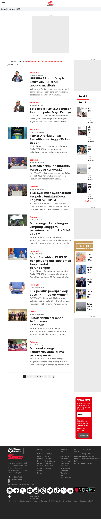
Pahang (34, 342)
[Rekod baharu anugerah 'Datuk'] (81, 294)
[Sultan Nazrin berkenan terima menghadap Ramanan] (17, 315)
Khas (39, 473)
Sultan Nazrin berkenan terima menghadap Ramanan (46, 321)
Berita (39, 454)
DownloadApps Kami (34, 497)
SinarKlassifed (87, 456)
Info (76, 461)
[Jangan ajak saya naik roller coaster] (81, 269)
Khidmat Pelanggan (76, 463)
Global (39, 458)
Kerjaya (48, 458)
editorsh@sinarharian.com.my (21, 484)
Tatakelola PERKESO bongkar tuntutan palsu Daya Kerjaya (50, 110)
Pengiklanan (87, 454)
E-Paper (39, 462)
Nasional (34, 72)
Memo (76, 458)
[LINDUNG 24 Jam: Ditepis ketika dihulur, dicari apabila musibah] (17, 76)
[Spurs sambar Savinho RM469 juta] (82, 150)
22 (45, 377)
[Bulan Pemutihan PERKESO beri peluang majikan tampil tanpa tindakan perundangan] (17, 254)
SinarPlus (63, 458)
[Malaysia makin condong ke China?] (81, 282)
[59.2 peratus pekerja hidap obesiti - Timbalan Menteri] (17, 288)
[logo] (15, 451)
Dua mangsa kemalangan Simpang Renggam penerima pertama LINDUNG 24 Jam (50, 229)
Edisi (39, 456)
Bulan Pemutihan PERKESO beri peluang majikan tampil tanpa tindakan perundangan (50, 263)
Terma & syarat (83, 425)
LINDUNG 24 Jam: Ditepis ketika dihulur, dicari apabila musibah (47, 82)
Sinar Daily (64, 456)
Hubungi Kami (48, 455)
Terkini (83, 96)
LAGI (87, 201)
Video (39, 470)
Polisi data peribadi (81, 429)
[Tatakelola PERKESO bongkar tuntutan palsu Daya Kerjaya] (17, 106)
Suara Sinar (39, 467)
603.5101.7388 (16, 477)
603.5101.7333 (16, 479)
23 (49, 377)
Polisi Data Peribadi (49, 467)
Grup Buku (63, 470)
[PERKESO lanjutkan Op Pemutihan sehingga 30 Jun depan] (17, 133)
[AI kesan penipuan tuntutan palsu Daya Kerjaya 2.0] (17, 163)
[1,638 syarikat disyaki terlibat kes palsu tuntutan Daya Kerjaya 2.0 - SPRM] (17, 190)
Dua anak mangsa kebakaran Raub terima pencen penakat (47, 352)
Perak (33, 311)
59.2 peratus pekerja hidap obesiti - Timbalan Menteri (49, 293)
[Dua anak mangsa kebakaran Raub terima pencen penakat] (17, 345)
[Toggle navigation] (3, 3)
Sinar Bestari (65, 461)
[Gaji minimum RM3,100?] (81, 257)
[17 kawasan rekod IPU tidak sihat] (82, 169)
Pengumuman (76, 456)
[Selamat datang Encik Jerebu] (81, 306)
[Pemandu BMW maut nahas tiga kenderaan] (82, 188)
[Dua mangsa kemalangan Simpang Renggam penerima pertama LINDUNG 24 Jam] (17, 220)
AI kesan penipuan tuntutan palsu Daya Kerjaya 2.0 (50, 167)
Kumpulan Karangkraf (64, 467)
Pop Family (64, 463)
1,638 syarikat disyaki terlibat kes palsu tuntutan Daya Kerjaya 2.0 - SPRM (50, 196)
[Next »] (53, 376)
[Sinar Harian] (50, 3)
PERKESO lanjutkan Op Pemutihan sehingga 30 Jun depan (50, 139)
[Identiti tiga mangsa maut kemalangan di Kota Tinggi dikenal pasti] (82, 131)
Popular (83, 102)
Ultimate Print (63, 474)
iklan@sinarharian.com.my (87, 458)
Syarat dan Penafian (50, 462)
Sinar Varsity (65, 478)
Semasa (34, 159)
